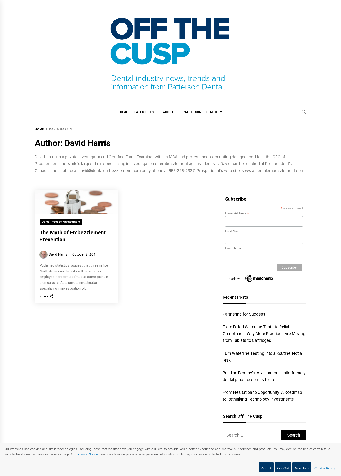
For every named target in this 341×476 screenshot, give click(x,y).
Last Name (233, 248)
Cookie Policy (324, 468)
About (168, 112)
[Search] (304, 111)
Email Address (237, 213)
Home (123, 112)
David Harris (58, 254)
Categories (144, 112)
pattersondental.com (202, 112)
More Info (302, 468)
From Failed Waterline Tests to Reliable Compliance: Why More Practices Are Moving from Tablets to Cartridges (264, 333)
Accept (266, 468)
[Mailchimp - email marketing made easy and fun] (251, 282)
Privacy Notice (87, 454)
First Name (233, 231)
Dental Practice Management (61, 221)
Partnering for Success (244, 314)
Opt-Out (283, 468)
